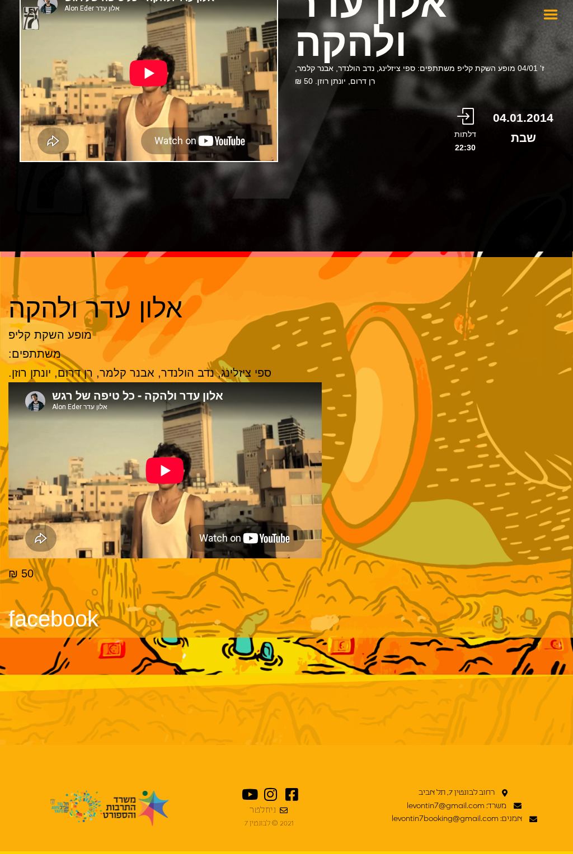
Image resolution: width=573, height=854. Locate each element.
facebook (53, 618)
